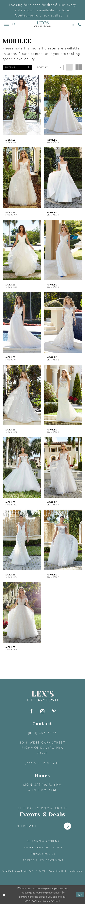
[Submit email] (67, 826)
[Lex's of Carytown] (42, 24)
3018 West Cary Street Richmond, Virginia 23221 (42, 748)
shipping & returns (43, 841)
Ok (80, 894)
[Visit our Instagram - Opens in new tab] (42, 711)
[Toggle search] (13, 24)
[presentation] (22, 105)
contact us (40, 53)
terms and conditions (43, 847)
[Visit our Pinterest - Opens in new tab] (53, 711)
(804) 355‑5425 (42, 733)
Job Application (42, 763)
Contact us (24, 15)
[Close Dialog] (4, 894)
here (57, 901)
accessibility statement (43, 860)
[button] (17, 67)
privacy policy (43, 854)
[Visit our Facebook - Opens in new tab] (31, 711)
